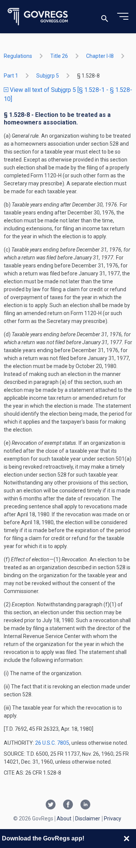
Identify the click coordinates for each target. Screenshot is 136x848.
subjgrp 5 (47, 76)
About (64, 818)
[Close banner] (126, 838)
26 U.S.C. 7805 (52, 743)
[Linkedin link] (85, 805)
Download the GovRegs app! (43, 838)
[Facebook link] (68, 805)
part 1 (11, 76)
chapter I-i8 (100, 56)
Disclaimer (87, 818)
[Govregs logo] (38, 17)
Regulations (18, 56)
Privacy (112, 818)
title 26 (59, 56)
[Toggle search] (104, 17)
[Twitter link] (51, 805)
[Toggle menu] (122, 16)
